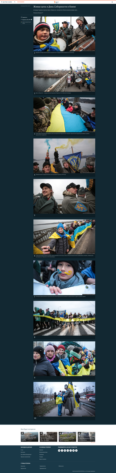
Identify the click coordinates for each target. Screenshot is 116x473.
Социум (41, 456)
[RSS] (76, 450)
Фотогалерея (20, 2)
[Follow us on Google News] (73, 450)
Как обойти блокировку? (26, 454)
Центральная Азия (43, 452)
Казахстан (23, 466)
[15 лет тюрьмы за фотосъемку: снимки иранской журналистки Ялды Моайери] (48, 437)
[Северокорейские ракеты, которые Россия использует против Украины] (67, 437)
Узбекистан (61, 466)
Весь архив (93, 442)
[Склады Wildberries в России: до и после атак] (86, 437)
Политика (41, 454)
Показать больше (37, 13)
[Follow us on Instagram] (62, 450)
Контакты (23, 452)
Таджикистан (43, 466)
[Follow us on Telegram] (68, 450)
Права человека (42, 459)
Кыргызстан (23, 468)
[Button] (24, 18)
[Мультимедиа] (112, 2)
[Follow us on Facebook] (65, 450)
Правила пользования (25, 456)
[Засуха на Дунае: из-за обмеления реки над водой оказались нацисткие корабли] (29, 437)
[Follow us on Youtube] (59, 450)
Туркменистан (43, 468)
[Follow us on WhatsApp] (70, 450)
